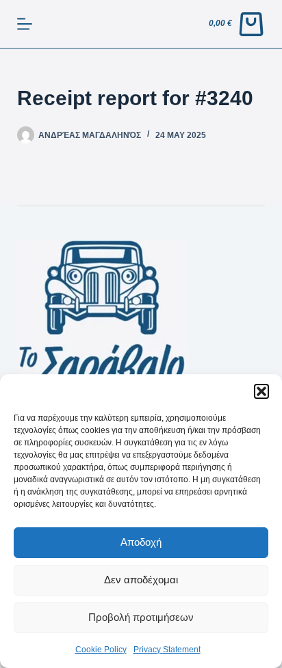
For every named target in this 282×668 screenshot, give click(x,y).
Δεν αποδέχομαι (141, 579)
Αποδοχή (141, 542)
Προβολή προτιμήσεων (141, 617)
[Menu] (24, 23)
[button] (261, 391)
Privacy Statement (167, 649)
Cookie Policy (101, 649)
